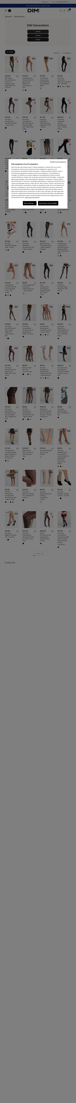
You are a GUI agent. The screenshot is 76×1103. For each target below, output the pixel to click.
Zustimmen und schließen (48, 203)
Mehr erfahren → (30, 203)
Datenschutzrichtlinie (32, 197)
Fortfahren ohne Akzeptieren (58, 162)
